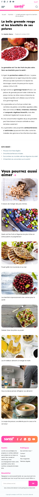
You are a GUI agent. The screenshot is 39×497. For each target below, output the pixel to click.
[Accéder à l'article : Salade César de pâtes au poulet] (19, 316)
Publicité (22, 456)
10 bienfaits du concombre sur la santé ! (16, 159)
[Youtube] (14, 1)
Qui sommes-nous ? (26, 451)
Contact (22, 453)
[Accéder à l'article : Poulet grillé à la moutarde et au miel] (19, 253)
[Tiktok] (7, 1)
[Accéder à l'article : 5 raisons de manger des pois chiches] (19, 189)
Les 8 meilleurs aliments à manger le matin (15, 360)
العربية (36, 2)
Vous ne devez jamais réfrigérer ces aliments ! (17, 391)
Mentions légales (25, 461)
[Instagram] (4, 1)
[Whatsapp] (10, 1)
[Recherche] (36, 7)
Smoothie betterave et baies (13, 153)
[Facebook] (1, 1)
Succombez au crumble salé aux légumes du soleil (20, 156)
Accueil (4, 14)
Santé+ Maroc (8, 34)
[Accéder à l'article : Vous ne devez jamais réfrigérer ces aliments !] (19, 377)
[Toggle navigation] (3, 7)
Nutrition (10, 14)
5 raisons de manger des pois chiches (14, 204)
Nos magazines (25, 459)
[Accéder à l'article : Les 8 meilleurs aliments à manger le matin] (19, 346)
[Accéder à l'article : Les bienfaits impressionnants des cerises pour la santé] (19, 283)
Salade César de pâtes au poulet (12, 330)
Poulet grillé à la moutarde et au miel (13, 267)
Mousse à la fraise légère (11, 151)
